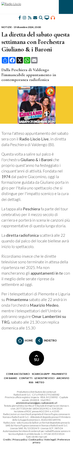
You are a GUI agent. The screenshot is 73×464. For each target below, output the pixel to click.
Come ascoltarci (18, 373)
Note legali (50, 439)
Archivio (63, 378)
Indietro (50, 340)
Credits (7, 439)
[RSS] (29, 17)
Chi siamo (10, 378)
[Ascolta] (53, 17)
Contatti (25, 378)
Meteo (39, 382)
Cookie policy (36, 439)
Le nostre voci (44, 378)
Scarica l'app (41, 373)
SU (36, 359)
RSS (31, 382)
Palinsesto (59, 373)
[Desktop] (47, 17)
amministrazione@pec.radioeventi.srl (36, 402)
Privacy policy (20, 439)
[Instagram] (24, 17)
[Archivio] (41, 17)
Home (28, 340)
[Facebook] (19, 17)
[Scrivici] (35, 17)
